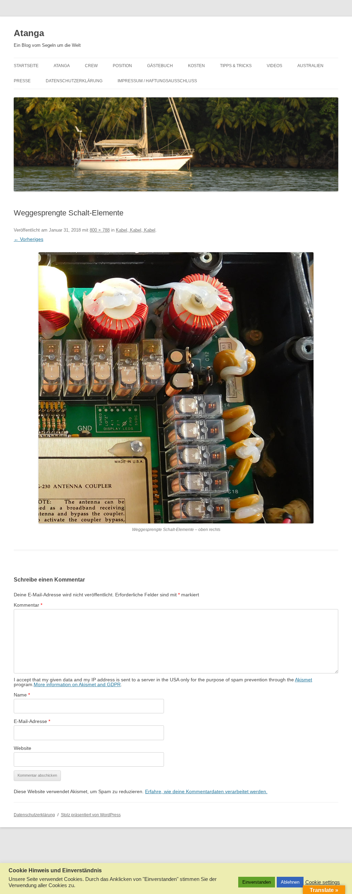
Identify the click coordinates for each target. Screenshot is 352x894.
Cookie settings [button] (322, 882)
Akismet (303, 679)
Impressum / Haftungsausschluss (157, 80)
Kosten (196, 65)
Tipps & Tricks (236, 65)
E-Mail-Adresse (32, 721)
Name (22, 695)
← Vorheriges (28, 239)
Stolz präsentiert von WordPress (91, 814)
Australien (310, 65)
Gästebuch (160, 65)
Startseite (26, 65)
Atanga (29, 33)
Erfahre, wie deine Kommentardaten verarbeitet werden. (206, 791)
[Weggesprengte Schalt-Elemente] (176, 387)
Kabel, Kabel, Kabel (135, 230)
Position (122, 65)
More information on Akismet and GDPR (77, 684)
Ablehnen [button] (290, 882)
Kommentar (28, 605)
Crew (91, 65)
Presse (22, 80)
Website (22, 748)
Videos (274, 65)
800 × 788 (100, 230)
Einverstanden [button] (256, 882)
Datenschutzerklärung (74, 80)
